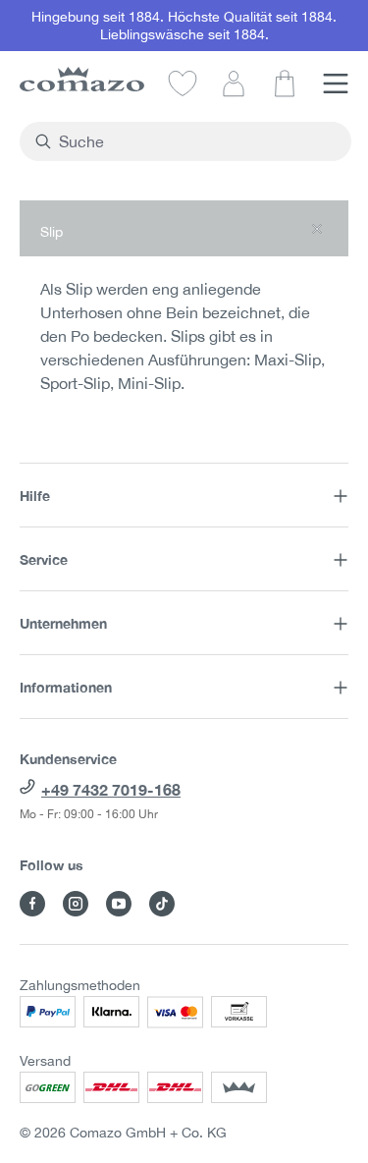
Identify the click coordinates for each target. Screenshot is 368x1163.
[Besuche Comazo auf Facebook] (32, 903)
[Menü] (335, 82)
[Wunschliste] (182, 82)
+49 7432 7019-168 (111, 789)
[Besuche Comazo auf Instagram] (75, 903)
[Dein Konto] (233, 82)
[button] (184, 228)
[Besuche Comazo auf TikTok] (162, 903)
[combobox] (197, 141)
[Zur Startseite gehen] (82, 79)
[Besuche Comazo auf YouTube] (118, 903)
